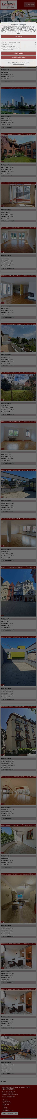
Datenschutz (19, 62)
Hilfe (18, 33)
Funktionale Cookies (8, 44)
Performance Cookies (9, 46)
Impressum (26, 62)
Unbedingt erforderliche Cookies (11, 42)
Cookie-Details (11, 62)
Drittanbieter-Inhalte (8, 49)
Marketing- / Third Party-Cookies (11, 48)
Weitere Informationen (18, 64)
